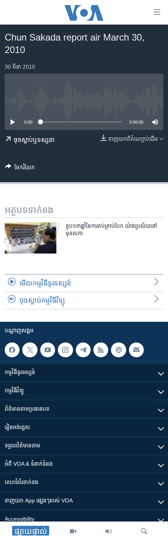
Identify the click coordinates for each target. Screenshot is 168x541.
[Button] (20, 168)
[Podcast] (118, 349)
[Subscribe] (136, 349)
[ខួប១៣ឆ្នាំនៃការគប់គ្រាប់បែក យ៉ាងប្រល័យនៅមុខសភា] (32, 238)
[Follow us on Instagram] (65, 349)
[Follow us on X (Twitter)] (29, 349)
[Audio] (108, 531)
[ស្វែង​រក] (144, 531)
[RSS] (100, 349)
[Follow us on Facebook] (12, 349)
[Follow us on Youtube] (47, 349)
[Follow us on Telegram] (83, 349)
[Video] (73, 531)
